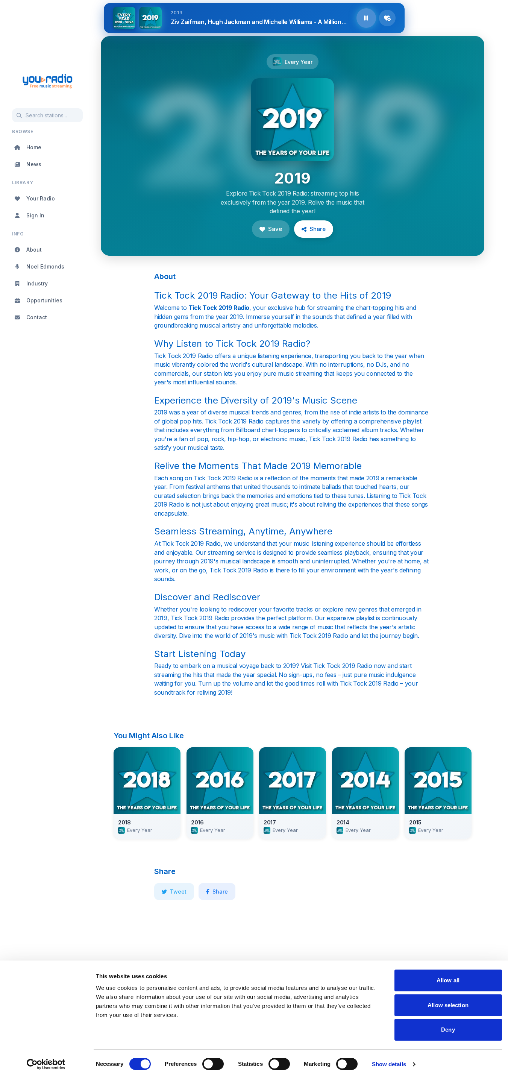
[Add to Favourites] (387, 18)
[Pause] (366, 18)
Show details (389, 1064)
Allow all (448, 980)
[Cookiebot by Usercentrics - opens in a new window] (46, 1064)
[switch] (213, 1064)
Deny (448, 1029)
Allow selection (448, 1005)
